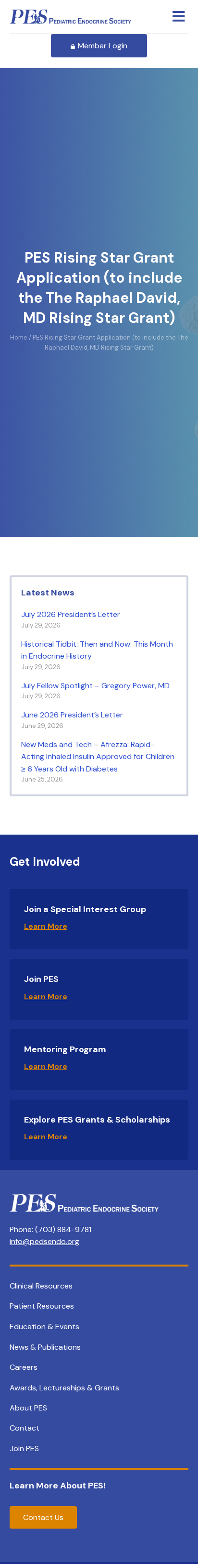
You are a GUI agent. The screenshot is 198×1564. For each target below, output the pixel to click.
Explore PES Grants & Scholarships (97, 1119)
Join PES (41, 979)
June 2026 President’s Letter (72, 715)
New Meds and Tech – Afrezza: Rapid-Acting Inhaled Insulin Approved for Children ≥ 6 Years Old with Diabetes (97, 756)
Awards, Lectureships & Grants (64, 1388)
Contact (24, 1428)
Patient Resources (42, 1306)
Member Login (102, 46)
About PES (28, 1408)
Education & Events (44, 1327)
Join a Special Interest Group (85, 909)
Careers (23, 1367)
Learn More (45, 926)
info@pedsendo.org (44, 1241)
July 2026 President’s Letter (70, 614)
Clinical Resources (41, 1286)
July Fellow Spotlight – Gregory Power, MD (97, 686)
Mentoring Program (65, 1049)
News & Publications (45, 1347)
